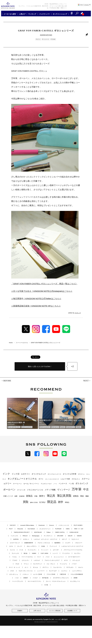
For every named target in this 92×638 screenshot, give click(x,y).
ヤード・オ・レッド (14, 567)
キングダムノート (75, 581)
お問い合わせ (37, 610)
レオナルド (37, 560)
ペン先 (71, 483)
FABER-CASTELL (60, 532)
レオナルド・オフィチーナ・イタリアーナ (45, 539)
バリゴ (47, 557)
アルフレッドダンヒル (44, 542)
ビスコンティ (25, 560)
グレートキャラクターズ (52, 479)
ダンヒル (35, 567)
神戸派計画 (45, 577)
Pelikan (48, 532)
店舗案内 (19, 610)
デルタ (17, 564)
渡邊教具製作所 (28, 542)
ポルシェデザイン (32, 546)
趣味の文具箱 (34, 502)
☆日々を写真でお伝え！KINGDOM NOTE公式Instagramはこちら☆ (41, 291)
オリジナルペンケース (54, 474)
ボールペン (55, 427)
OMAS (67, 528)
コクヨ (11, 546)
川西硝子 (25, 577)
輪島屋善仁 (58, 542)
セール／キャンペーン (31, 483)
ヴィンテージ (63, 489)
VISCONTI (13, 525)
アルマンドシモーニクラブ (52, 560)
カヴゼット (26, 539)
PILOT (11, 528)
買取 (25, 501)
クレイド (19, 546)
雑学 (60, 501)
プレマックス (15, 553)
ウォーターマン (57, 567)
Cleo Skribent (31, 528)
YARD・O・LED (78, 528)
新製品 (29, 496)
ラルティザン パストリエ (26, 570)
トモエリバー (78, 542)
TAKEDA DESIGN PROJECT (22, 532)
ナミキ (21, 550)
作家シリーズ (8, 496)
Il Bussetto (20, 528)
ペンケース (46, 39)
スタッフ (78, 313)
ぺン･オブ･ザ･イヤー (14, 427)
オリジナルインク (39, 474)
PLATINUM (58, 528)
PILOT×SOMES (78, 525)
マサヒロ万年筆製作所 (77, 574)
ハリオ (17, 577)
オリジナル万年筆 (69, 474)
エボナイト (25, 474)
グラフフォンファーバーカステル (73, 550)
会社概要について (72, 610)
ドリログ (35, 577)
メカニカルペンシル (35, 490)
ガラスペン (81, 474)
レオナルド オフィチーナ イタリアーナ (72, 546)
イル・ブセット (51, 564)
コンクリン (64, 570)
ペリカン (14, 557)
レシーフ (55, 553)
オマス (66, 560)
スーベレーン (17, 483)
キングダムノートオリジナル (22, 478)
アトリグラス (66, 553)
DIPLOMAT (60, 535)
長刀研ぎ (42, 502)
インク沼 (15, 474)
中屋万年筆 (63, 574)
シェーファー (41, 570)
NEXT (86, 381)
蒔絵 (82, 496)
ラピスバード (75, 539)
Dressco (51, 525)
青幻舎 (25, 553)
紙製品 (76, 496)
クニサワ (67, 542)
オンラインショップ (60, 14)
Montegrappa (35, 535)
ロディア (64, 539)
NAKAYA (79, 535)
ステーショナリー (27, 427)
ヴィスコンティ (32, 550)
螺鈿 (87, 496)
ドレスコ (12, 550)
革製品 (67, 502)
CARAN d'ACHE (73, 532)
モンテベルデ (53, 570)
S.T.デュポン (70, 567)
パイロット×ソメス (64, 525)
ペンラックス (14, 535)
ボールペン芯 (21, 490)
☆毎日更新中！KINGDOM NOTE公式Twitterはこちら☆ (36, 298)
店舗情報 (21, 496)
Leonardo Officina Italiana (27, 525)
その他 (46, 584)
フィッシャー (44, 550)
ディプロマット (48, 535)
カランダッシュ (13, 574)
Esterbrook (42, 525)
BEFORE (7, 381)
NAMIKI (34, 553)
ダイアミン (46, 567)
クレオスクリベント (45, 528)
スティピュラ (76, 560)
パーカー (74, 564)
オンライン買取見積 (54, 610)
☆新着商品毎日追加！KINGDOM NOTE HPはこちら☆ (36, 306)
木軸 (35, 496)
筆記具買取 (64, 495)
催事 (15, 496)
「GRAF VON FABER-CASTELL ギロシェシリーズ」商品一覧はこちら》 (44, 284)
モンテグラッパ (37, 564)
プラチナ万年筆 (51, 574)
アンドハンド (53, 546)
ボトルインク (82, 483)
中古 (86, 489)
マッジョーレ (63, 564)
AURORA (16, 539)
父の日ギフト (70, 427)
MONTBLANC (38, 532)
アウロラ (14, 560)
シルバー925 (65, 479)
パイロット (26, 574)
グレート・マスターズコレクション (56, 581)
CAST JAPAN (44, 553)
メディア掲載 (50, 490)
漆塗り (42, 496)
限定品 (51, 502)
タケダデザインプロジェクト (61, 577)
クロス (12, 570)
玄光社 (43, 546)
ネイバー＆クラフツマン (34, 581)
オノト (26, 567)
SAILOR (70, 535)
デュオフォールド (46, 483)
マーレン (26, 564)
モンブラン (77, 553)
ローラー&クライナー (74, 557)
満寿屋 (75, 577)
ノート (55, 483)
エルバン (80, 567)
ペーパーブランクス (17, 581)
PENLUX (25, 535)
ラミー (39, 557)
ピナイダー (56, 550)
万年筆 (53, 39)
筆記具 (78, 427)
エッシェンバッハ (59, 557)
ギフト (38, 39)
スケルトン (76, 479)
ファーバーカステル (27, 557)
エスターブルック (15, 542)
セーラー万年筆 (37, 574)
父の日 (63, 427)
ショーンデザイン (77, 570)
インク (6, 473)
